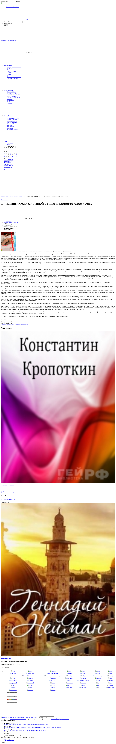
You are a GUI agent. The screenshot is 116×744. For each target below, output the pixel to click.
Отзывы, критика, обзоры (14, 97)
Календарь (10, 143)
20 (10, 154)
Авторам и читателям (13, 118)
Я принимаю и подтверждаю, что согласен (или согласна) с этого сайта (38, 719)
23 (16, 154)
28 (12, 156)
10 (4, 153)
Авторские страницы (12, 93)
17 (4, 154)
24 (4, 156)
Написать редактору (20, 727)
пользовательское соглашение (18, 719)
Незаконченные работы (13, 94)
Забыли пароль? (12, 40)
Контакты (9, 125)
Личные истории (11, 70)
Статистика (10, 128)
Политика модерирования (28, 724)
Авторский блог (11, 92)
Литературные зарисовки (14, 67)
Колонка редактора (12, 119)
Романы (9, 74)
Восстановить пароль (9, 730)
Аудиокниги (10, 100)
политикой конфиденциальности (60, 719)
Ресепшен (6, 115)
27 (10, 156)
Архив (5, 141)
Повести (9, 72)
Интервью (9, 99)
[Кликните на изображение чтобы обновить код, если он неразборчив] (20, 717)
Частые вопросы (16, 724)
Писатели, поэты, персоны (14, 77)
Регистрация (4, 40)
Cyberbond (4, 200)
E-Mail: (6, 22)
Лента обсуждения (12, 122)
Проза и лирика (8, 65)
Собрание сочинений (12, 78)
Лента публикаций (12, 121)
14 (12, 153)
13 (10, 153)
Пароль (6, 23)
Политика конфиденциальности (35, 727)
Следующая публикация (21, 324)
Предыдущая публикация (7, 324)
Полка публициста (12, 96)
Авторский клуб (8, 90)
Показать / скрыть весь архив (11, 169)
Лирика (9, 75)
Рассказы (9, 68)
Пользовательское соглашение (52, 727)
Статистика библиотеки (40, 730)
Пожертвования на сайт (41, 724)
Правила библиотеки (12, 124)
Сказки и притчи (11, 71)
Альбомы (9, 101)
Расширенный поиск (12, 129)
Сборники (9, 103)
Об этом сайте (11, 116)
